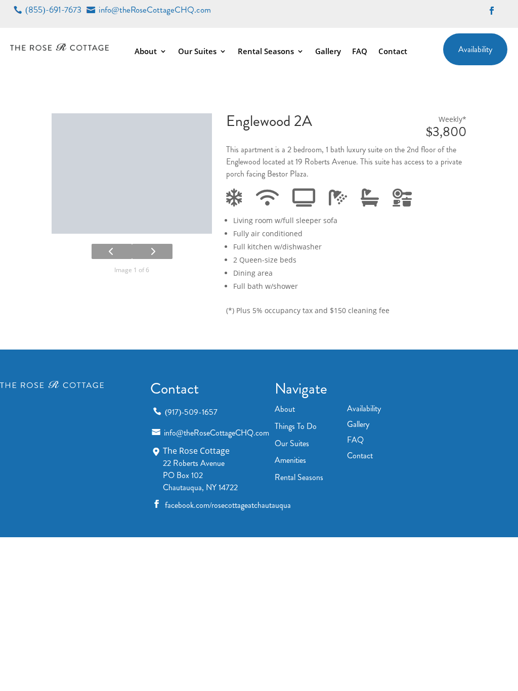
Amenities (290, 460)
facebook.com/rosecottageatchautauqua (228, 505)
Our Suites (197, 52)
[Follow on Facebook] (492, 11)
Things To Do (296, 426)
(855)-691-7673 (53, 10)
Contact (392, 52)
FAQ (359, 52)
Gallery (328, 52)
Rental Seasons (266, 52)
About (146, 52)
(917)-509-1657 (191, 412)
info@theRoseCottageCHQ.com (155, 10)
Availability (475, 49)
